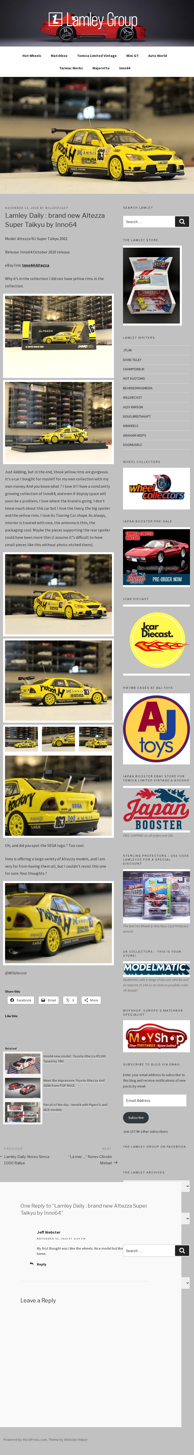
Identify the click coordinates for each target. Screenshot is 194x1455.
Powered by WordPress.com (25, 1439)
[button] (21, 739)
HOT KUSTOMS (134, 378)
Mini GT (132, 55)
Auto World (157, 55)
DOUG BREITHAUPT (137, 416)
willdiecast (56, 208)
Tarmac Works (71, 68)
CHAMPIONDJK (133, 369)
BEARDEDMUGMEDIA (138, 388)
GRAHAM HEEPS (134, 435)
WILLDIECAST (132, 397)
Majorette (101, 68)
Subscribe (136, 1117)
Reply (41, 1264)
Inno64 (124, 68)
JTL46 (127, 350)
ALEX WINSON (133, 407)
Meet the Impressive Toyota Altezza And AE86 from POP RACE (74, 1083)
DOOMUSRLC (132, 444)
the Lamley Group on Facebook (154, 1146)
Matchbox (59, 55)
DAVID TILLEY (132, 359)
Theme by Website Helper (68, 1439)
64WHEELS (130, 425)
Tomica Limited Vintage (97, 55)
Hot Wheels (31, 55)
